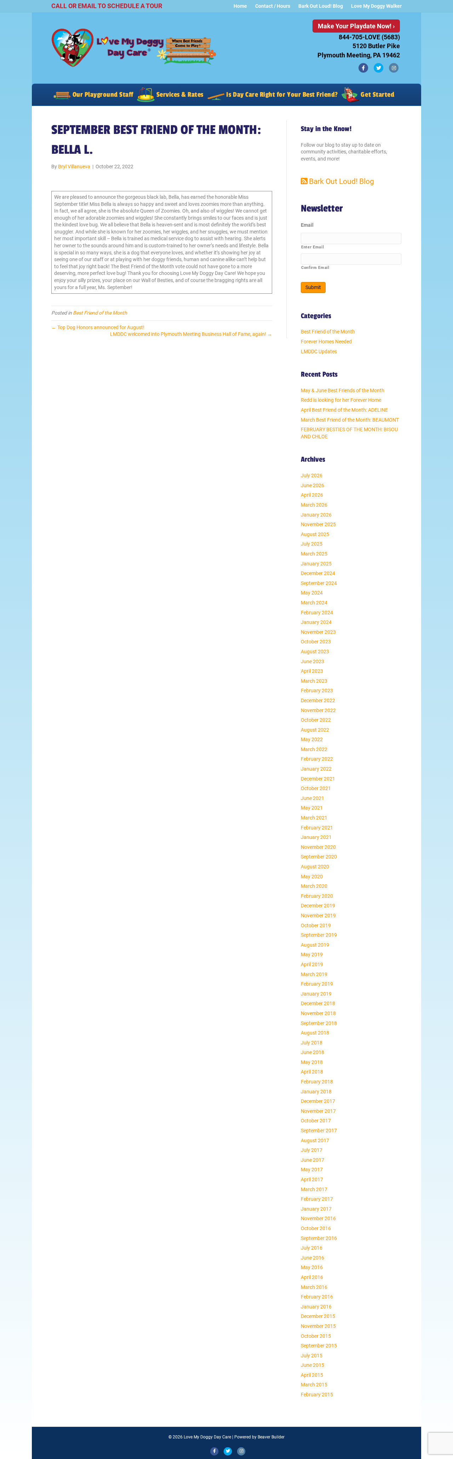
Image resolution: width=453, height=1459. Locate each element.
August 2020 (315, 866)
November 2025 (318, 524)
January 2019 (316, 994)
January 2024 (316, 622)
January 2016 (316, 1306)
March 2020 (314, 886)
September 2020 (319, 857)
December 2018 (318, 1003)
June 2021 (312, 798)
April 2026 (312, 495)
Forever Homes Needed (326, 341)
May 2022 (312, 739)
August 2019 (315, 945)
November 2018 (318, 1013)
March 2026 (314, 505)
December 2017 (318, 1101)
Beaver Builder (271, 1437)
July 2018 (311, 1043)
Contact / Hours (272, 6)
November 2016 (318, 1218)
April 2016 (312, 1277)
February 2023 (317, 690)
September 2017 (319, 1130)
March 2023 (314, 681)
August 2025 (315, 534)
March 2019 (314, 974)
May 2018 (312, 1062)
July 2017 (311, 1150)
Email (307, 225)
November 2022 (318, 710)
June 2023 (312, 661)
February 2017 (317, 1199)
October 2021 (316, 788)
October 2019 (316, 925)
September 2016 (319, 1238)
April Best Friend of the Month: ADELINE (344, 410)
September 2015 (319, 1345)
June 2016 (312, 1258)
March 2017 (314, 1189)
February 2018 (317, 1082)
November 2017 (318, 1111)
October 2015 (316, 1336)
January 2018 (316, 1091)
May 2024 (312, 593)
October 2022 (316, 720)
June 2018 (312, 1052)
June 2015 (312, 1365)
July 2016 (311, 1248)
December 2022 (318, 700)
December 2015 (318, 1316)
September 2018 (319, 1023)
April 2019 (312, 964)
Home (240, 6)
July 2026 (311, 475)
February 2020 (317, 896)
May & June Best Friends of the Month (342, 390)
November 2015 (318, 1326)
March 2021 (314, 818)
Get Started (376, 94)
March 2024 (314, 602)
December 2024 (318, 573)
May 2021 (312, 808)
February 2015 (317, 1394)
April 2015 (312, 1375)
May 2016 (312, 1267)
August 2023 (315, 651)
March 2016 (314, 1287)
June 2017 (312, 1160)
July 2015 (311, 1355)
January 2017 (316, 1209)
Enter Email (312, 246)
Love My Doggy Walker (376, 6)
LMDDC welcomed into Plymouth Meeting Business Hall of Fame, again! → (191, 334)
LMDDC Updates (319, 351)
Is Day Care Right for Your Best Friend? (281, 94)
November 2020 (318, 847)
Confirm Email (315, 267)
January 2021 (316, 837)
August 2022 (315, 730)
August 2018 (315, 1033)
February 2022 (317, 759)
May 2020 (312, 876)
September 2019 (319, 935)
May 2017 (312, 1169)
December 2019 (318, 905)
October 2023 (316, 641)
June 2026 (312, 485)
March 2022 (314, 749)
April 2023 (312, 671)
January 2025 (316, 564)
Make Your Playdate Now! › (356, 26)
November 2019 (318, 915)
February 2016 (317, 1297)
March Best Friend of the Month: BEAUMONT (350, 420)
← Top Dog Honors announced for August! (97, 327)
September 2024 (319, 583)
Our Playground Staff (102, 94)
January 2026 (316, 515)
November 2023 (318, 632)
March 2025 (314, 554)
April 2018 (312, 1072)
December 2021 (318, 779)
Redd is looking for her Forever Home (341, 400)
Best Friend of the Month (100, 313)
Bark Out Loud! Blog (320, 6)
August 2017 (315, 1140)
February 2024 (317, 612)
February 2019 (317, 984)
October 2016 (316, 1228)
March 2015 (314, 1384)
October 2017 (316, 1120)
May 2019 (312, 954)
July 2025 (311, 544)
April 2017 (312, 1179)
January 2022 (316, 769)
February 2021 (317, 827)
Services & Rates (179, 94)
